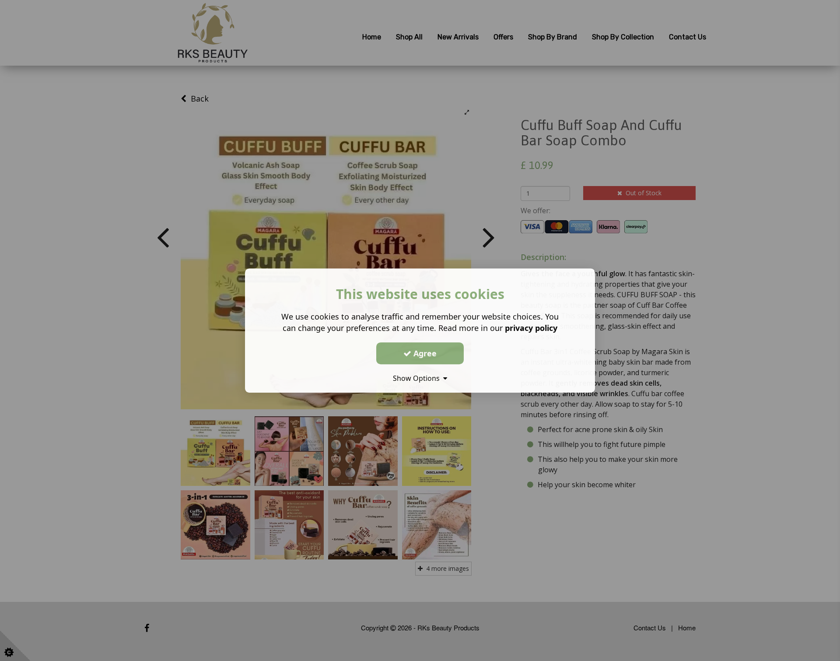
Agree (424, 353)
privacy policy (531, 328)
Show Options (418, 378)
